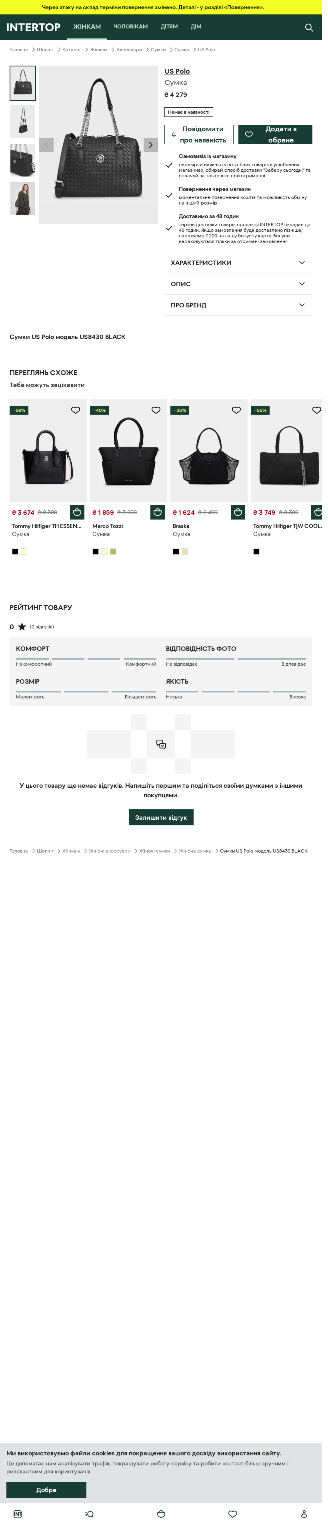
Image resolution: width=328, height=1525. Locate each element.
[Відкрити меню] (89, 1514)
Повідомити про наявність (203, 134)
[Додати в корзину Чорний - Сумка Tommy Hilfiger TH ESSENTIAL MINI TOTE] (75, 510)
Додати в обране (281, 134)
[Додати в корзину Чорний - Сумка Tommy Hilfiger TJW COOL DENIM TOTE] (312, 510)
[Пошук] (309, 27)
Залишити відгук (161, 815)
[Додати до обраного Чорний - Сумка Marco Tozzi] (153, 410)
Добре (46, 1490)
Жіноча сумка (195, 849)
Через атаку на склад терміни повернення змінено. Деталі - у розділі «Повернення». (153, 7)
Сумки (158, 49)
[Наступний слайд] (151, 145)
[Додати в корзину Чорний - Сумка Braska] (233, 510)
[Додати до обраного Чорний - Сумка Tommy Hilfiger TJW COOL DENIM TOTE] (311, 410)
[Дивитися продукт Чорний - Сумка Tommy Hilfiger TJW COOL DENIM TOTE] (284, 449)
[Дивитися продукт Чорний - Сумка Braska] (205, 449)
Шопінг (45, 49)
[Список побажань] (233, 1514)
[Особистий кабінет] (304, 1514)
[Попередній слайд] (46, 145)
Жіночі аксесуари (109, 849)
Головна (19, 49)
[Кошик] (161, 1514)
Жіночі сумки (154, 849)
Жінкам (99, 49)
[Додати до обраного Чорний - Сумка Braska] (232, 410)
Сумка (181, 49)
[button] (46, 145)
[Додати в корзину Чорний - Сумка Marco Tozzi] (155, 510)
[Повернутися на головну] (33, 27)
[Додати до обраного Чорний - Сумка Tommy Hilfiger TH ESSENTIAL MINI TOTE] (74, 410)
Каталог (71, 49)
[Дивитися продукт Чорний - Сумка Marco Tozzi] (126, 449)
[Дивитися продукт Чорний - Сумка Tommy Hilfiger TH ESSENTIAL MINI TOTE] (47, 449)
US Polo (206, 49)
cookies (103, 1453)
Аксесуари (129, 49)
